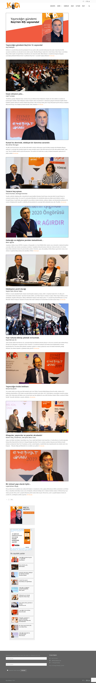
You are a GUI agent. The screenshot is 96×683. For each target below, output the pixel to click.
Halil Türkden (10, 96)
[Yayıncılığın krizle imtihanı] (37, 368)
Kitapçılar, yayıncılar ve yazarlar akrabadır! (24, 435)
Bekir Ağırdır (10, 242)
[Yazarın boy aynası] (37, 173)
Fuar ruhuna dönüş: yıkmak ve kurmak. (22, 337)
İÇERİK (58, 6)
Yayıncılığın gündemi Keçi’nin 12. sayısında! (24, 45)
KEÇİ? (83, 6)
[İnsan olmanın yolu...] (37, 75)
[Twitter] (85, 1)
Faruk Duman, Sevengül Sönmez (16, 194)
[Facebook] (83, 1)
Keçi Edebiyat (10, 47)
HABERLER (66, 6)
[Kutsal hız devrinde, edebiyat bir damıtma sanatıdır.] (37, 124)
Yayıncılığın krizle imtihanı (17, 386)
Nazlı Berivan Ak (11, 340)
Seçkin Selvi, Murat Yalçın (14, 291)
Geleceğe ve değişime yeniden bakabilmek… (24, 240)
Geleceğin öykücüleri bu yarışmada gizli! (24, 633)
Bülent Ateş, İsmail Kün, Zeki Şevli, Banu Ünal (21, 437)
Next (12, 499)
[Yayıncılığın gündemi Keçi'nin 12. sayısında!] (37, 27)
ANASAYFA (52, 6)
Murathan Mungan (12, 145)
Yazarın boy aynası (14, 191)
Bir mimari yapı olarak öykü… (18, 484)
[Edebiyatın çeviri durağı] (37, 270)
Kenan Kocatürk (11, 389)
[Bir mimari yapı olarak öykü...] (37, 465)
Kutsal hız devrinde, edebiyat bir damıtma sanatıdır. (28, 142)
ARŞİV (72, 6)
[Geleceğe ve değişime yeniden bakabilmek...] (37, 221)
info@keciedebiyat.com (56, 660)
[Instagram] (87, 1)
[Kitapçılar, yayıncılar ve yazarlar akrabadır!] (37, 416)
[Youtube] (89, 1)
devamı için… (52, 55)
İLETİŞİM (78, 6)
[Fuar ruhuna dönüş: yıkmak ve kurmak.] (37, 319)
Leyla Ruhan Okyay (12, 486)
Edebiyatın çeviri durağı (16, 289)
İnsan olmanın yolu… (15, 94)
